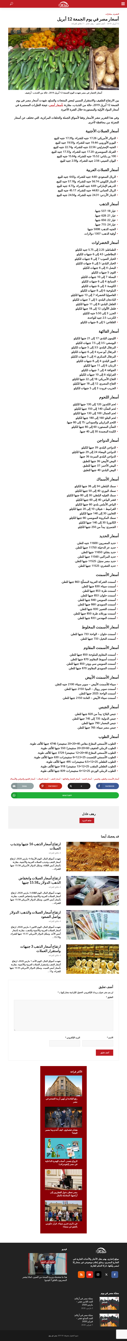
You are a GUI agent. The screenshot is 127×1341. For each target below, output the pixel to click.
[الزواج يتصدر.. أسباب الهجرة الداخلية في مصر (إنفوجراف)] (63, 1148)
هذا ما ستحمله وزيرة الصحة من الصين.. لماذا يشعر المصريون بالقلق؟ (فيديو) (44, 1278)
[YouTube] (89, 1274)
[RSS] (81, 1274)
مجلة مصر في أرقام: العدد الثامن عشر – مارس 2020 (83, 1301)
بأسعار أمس (56, 105)
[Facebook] (114, 1274)
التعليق (109, 997)
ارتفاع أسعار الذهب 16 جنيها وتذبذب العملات (35, 846)
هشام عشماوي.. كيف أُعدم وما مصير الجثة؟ (61, 1131)
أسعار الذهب (55, 779)
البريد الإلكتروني (72, 1037)
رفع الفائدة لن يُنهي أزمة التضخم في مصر (61, 1100)
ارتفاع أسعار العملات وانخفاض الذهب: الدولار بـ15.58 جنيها (40, 880)
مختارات (108, 14)
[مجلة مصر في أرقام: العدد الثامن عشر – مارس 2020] (109, 1303)
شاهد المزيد (86, 820)
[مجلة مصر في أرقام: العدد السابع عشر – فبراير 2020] (109, 1320)
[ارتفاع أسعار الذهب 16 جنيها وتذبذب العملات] (92, 856)
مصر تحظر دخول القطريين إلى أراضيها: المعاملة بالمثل (63, 1194)
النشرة (116, 14)
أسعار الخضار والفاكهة (71, 779)
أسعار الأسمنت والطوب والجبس (106, 779)
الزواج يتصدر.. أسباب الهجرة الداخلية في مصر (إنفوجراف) (61, 1162)
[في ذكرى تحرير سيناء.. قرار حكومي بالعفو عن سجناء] (63, 1210)
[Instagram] (98, 1274)
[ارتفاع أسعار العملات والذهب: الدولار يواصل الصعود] (92, 925)
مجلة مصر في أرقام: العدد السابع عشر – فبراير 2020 (83, 1318)
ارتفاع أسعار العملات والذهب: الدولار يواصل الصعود (35, 914)
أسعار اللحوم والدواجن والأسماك (22, 779)
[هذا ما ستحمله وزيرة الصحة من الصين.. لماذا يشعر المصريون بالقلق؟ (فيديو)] (43, 1264)
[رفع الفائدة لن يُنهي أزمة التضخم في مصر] (63, 1085)
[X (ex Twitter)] (106, 1274)
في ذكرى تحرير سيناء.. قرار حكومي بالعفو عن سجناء (61, 1225)
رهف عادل (90, 23)
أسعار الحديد (87, 779)
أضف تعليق (100, 23)
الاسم (110, 1037)
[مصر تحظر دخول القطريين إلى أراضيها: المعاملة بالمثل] (63, 1179)
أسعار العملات (42, 779)
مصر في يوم (53, 1336)
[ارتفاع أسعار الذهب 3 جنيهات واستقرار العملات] (92, 959)
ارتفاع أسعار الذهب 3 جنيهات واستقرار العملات (40, 948)
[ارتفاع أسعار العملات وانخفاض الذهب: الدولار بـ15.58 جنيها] (92, 890)
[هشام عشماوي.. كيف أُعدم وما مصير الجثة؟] (63, 1117)
